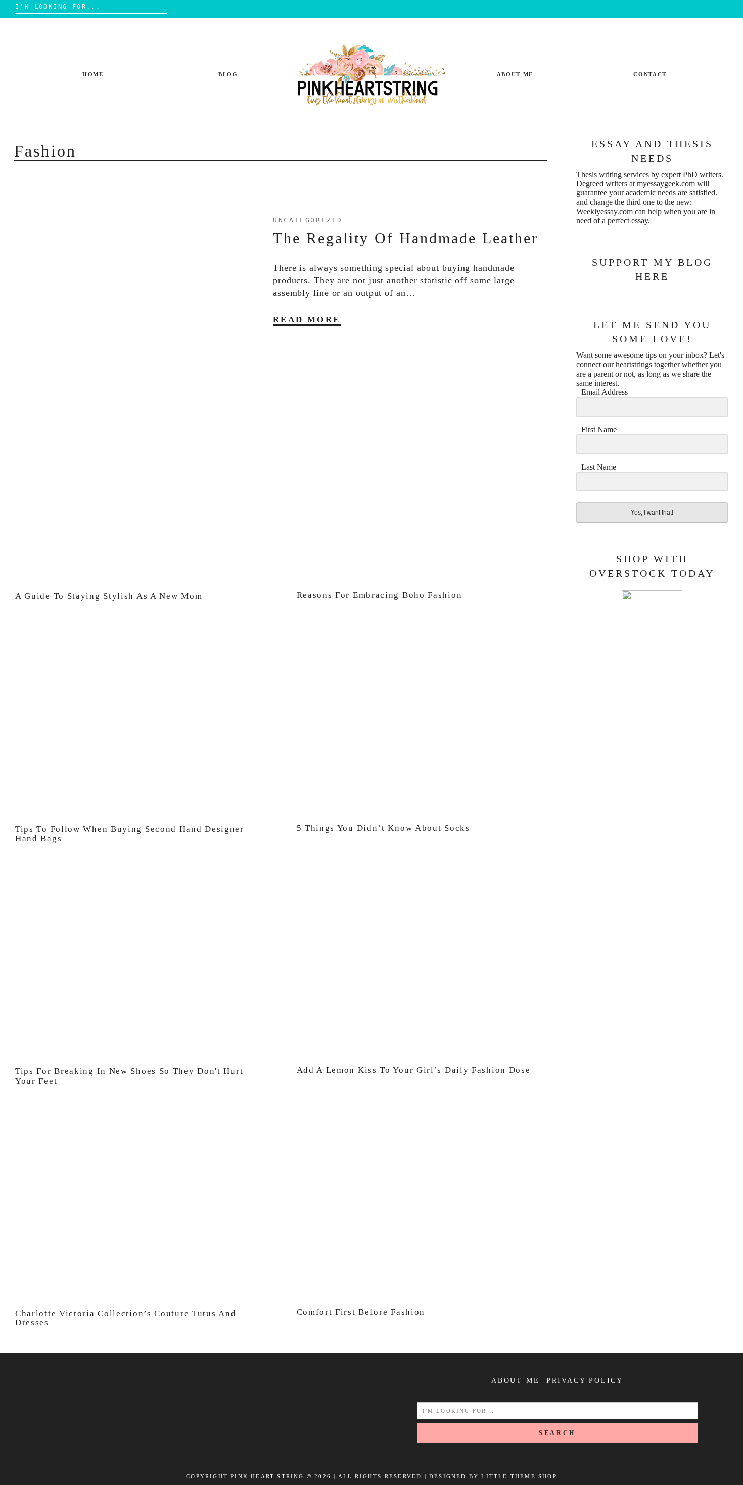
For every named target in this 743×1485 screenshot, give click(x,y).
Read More (307, 319)
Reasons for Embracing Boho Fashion (379, 595)
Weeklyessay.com (604, 211)
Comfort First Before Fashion (361, 1312)
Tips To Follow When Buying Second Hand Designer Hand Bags (129, 833)
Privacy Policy (584, 1381)
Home (93, 74)
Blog (228, 74)
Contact (650, 74)
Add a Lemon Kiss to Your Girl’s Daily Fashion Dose (414, 1070)
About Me (515, 74)
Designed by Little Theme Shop (493, 1476)
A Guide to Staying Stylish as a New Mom (108, 596)
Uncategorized (308, 220)
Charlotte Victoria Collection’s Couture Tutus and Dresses (125, 1318)
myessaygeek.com (666, 183)
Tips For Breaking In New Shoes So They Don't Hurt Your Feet (129, 1076)
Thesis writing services (612, 174)
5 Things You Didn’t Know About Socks (383, 828)
